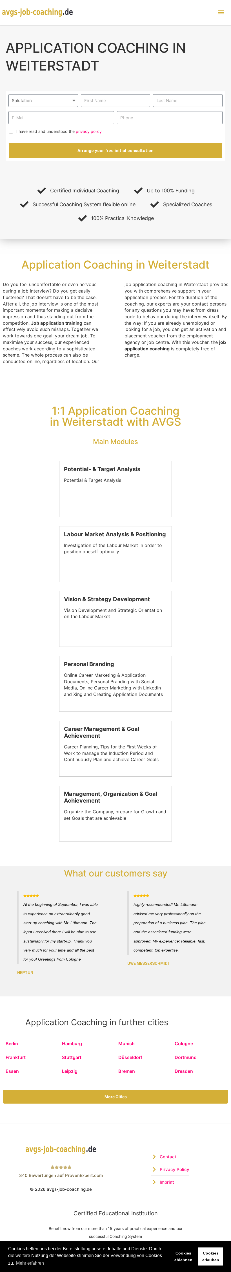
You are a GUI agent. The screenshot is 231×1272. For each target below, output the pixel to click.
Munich (126, 1043)
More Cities (116, 1096)
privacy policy (89, 131)
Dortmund (186, 1057)
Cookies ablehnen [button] (183, 1256)
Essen (12, 1071)
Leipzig (69, 1071)
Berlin (12, 1043)
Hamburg (72, 1043)
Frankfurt (16, 1057)
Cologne (184, 1043)
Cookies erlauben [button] (210, 1256)
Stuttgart (71, 1057)
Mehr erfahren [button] (30, 1263)
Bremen (126, 1071)
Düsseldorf (130, 1057)
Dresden (184, 1071)
